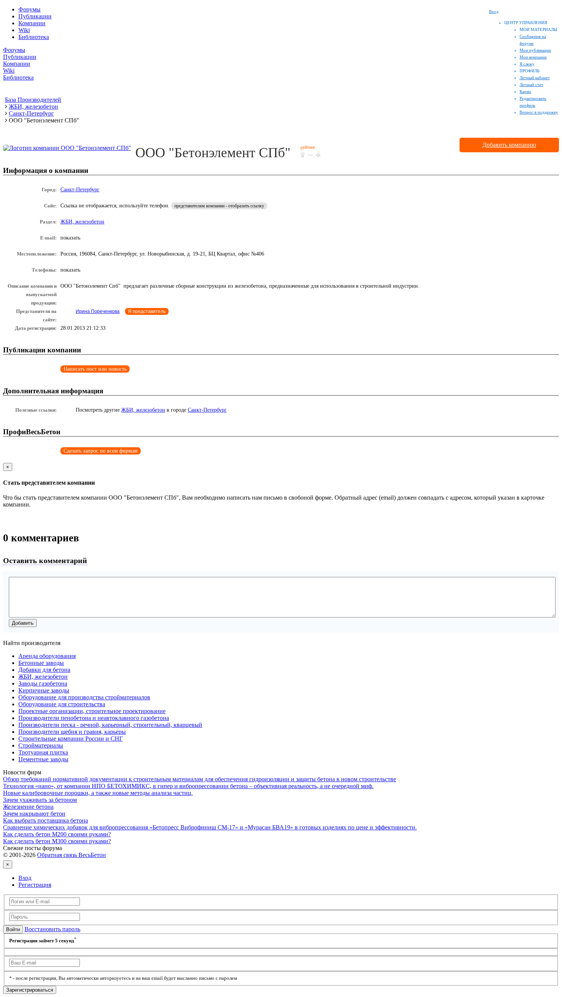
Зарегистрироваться (29, 990)
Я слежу (527, 64)
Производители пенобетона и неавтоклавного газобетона (93, 718)
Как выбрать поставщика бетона (45, 820)
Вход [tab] (24, 878)
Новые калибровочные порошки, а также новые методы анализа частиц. (98, 793)
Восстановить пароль (52, 929)
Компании (31, 23)
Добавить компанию (509, 145)
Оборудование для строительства (61, 704)
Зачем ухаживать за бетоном (40, 800)
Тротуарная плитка (43, 752)
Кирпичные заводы (43, 690)
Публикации (35, 16)
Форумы (29, 9)
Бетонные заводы (41, 663)
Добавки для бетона (44, 669)
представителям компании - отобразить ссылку (219, 206)
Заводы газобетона (42, 683)
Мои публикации (535, 50)
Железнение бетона (28, 806)
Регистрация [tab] (34, 884)
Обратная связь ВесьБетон (71, 855)
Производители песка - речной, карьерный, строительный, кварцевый (110, 725)
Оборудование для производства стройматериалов (84, 697)
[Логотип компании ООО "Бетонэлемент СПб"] (67, 148)
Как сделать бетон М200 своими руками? (57, 834)
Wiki (24, 30)
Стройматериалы (40, 745)
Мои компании (533, 57)
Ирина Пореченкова (98, 311)
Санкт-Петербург (79, 189)
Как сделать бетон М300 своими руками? (57, 841)
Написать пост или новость (95, 369)
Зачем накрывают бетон (34, 813)
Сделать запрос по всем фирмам (100, 451)
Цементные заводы (43, 759)
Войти (13, 929)
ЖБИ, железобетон (82, 222)
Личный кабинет (535, 77)
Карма (525, 91)
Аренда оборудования (47, 656)
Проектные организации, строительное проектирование (92, 711)
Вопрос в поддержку (539, 112)
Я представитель (147, 311)
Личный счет (531, 84)
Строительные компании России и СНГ (70, 738)
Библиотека (33, 37)
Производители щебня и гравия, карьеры (72, 731)
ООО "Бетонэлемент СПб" (213, 152)
